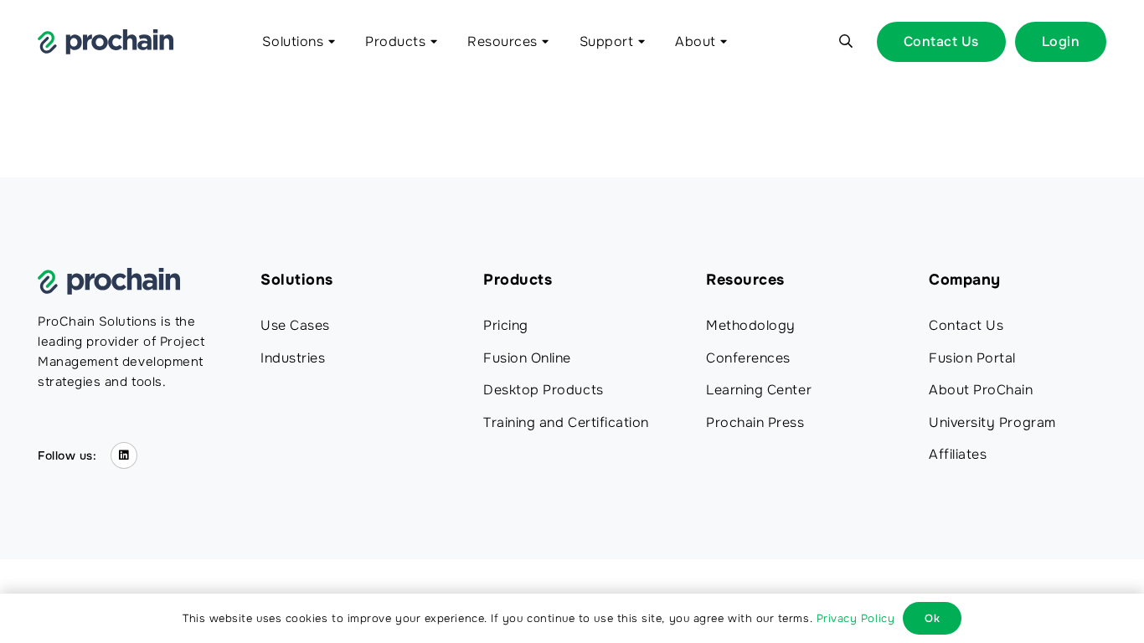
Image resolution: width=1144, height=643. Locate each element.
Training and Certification (566, 422)
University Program (992, 422)
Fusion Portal (972, 358)
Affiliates (958, 454)
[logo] (105, 41)
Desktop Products (543, 390)
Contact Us (966, 325)
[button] (329, 42)
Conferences (748, 358)
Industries (292, 358)
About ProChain (981, 390)
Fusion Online (527, 358)
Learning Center (759, 390)
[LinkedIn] (124, 456)
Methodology (751, 325)
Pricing (505, 325)
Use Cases (295, 325)
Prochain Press (755, 422)
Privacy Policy (856, 618)
